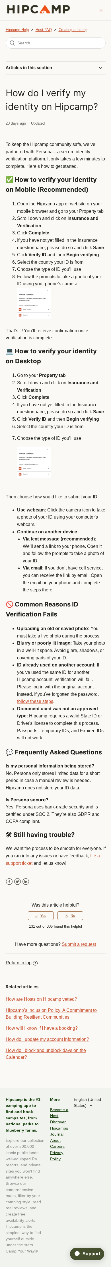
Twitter (17, 881)
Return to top (19, 962)
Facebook (9, 881)
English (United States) (87, 1102)
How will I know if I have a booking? (42, 1028)
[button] (101, 10)
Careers (57, 1146)
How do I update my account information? (47, 1039)
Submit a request (79, 944)
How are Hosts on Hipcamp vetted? (41, 999)
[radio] (41, 915)
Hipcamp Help (17, 30)
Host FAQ (44, 30)
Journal (56, 1134)
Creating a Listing (73, 30)
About (55, 1140)
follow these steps (35, 701)
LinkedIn (25, 881)
